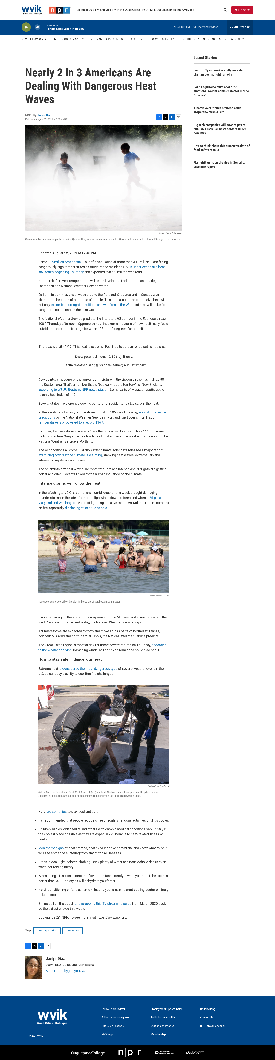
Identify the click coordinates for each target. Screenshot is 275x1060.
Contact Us (206, 1017)
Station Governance (162, 1026)
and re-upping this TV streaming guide (103, 903)
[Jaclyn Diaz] (33, 967)
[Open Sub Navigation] (49, 38)
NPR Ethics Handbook (212, 1026)
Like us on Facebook (113, 1026)
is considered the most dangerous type (88, 669)
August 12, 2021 (136, 365)
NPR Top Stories (47, 930)
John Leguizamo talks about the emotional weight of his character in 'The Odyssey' (221, 91)
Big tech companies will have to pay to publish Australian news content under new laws (220, 129)
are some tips (56, 811)
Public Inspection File (163, 1017)
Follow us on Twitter (113, 1009)
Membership (158, 1034)
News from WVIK (34, 38)
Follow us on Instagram (115, 1017)
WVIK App (107, 1034)
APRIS (223, 38)
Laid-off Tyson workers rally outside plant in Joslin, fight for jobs (218, 72)
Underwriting (207, 1009)
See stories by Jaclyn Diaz (66, 970)
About (235, 38)
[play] (26, 27)
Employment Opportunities (167, 1009)
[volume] (37, 27)
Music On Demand (67, 38)
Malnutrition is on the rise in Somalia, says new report (219, 165)
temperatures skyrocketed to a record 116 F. (71, 422)
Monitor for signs (51, 848)
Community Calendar (199, 38)
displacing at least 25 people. (86, 508)
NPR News (72, 930)
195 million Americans (64, 262)
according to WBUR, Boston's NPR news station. (73, 390)
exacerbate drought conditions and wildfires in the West (92, 305)
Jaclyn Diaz (44, 115)
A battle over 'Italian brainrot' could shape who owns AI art (218, 110)
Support (137, 38)
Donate (244, 10)
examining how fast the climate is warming (70, 455)
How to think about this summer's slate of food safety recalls (222, 148)
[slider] (43, 27)
